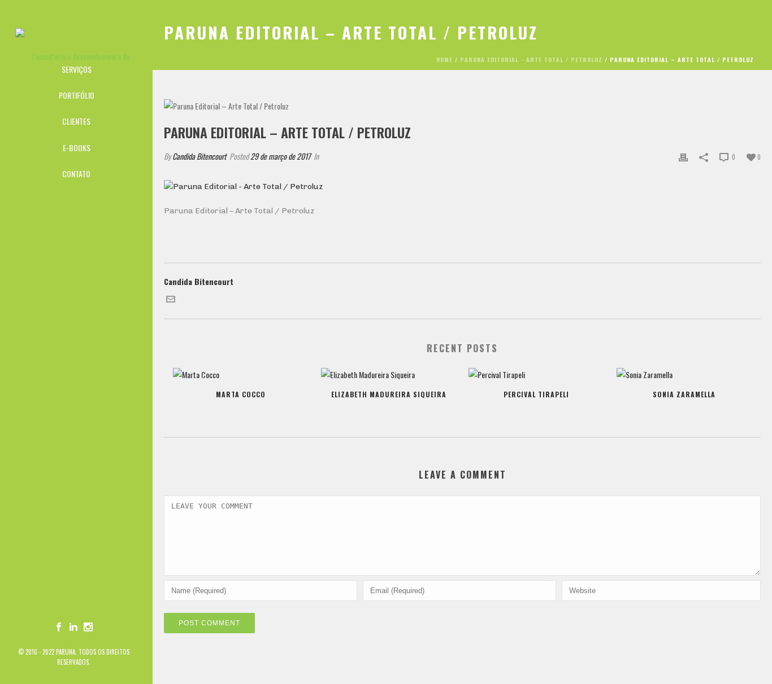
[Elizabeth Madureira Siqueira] (389, 374)
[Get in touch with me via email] (170, 300)
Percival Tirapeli (536, 394)
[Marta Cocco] (241, 374)
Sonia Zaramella (684, 394)
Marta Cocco (241, 394)
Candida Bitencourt (199, 156)
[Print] (683, 156)
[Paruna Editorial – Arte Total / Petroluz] (462, 105)
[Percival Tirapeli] (536, 374)
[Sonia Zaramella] (684, 374)
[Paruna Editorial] (76, 28)
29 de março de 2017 (280, 156)
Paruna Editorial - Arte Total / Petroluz (531, 59)
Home (444, 59)
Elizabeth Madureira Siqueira (388, 394)
